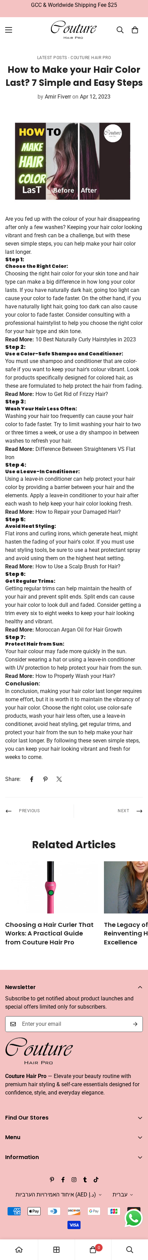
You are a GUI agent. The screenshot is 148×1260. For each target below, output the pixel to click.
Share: (13, 779)
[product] (19, 1250)
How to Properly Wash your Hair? (75, 676)
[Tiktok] (96, 1179)
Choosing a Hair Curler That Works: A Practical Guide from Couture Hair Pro (49, 933)
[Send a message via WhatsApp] (134, 1218)
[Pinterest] (45, 779)
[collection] (56, 1249)
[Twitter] (59, 779)
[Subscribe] (135, 1024)
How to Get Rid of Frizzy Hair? (71, 394)
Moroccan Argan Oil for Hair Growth (78, 629)
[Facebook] (32, 779)
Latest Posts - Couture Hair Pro (74, 57)
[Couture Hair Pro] (74, 30)
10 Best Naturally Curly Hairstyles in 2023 (85, 339)
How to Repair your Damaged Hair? (78, 512)
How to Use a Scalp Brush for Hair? (77, 566)
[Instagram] (74, 1179)
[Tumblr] (85, 1179)
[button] (135, 30)
